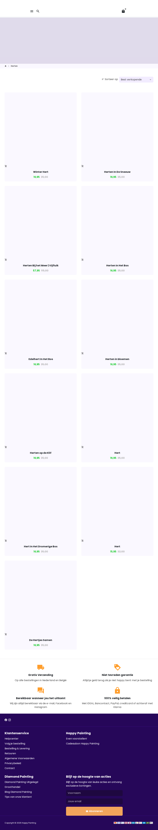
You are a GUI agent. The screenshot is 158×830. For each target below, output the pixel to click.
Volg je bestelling (15, 743)
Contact (10, 768)
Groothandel (12, 787)
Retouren (10, 753)
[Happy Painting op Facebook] (6, 720)
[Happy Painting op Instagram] (9, 720)
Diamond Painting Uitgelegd (21, 782)
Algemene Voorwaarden (19, 758)
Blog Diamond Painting (18, 792)
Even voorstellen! (76, 738)
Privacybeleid (13, 763)
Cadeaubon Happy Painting (82, 743)
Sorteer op (110, 79)
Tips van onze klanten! (18, 797)
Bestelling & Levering (17, 748)
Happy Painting (29, 823)
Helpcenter (12, 738)
